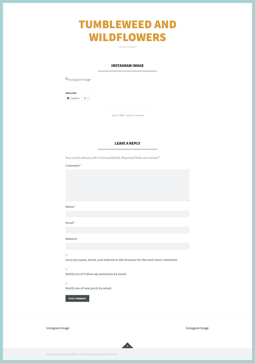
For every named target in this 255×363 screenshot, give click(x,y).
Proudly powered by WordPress (62, 354)
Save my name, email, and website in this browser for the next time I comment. (122, 260)
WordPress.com (109, 354)
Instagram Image (57, 328)
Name (71, 206)
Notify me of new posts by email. (89, 288)
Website (71, 239)
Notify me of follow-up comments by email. (96, 274)
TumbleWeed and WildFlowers (127, 30)
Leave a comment (135, 115)
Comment (74, 165)
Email (71, 223)
